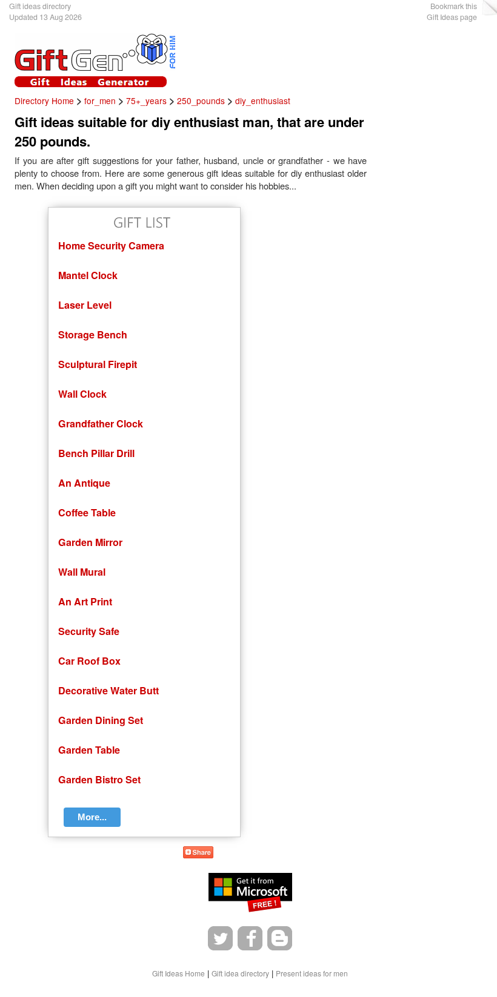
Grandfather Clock (100, 423)
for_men (100, 100)
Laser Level (85, 305)
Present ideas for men (312, 973)
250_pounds (201, 100)
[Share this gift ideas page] (198, 854)
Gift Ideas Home (178, 973)
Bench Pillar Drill (96, 453)
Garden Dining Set (100, 720)
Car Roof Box (89, 661)
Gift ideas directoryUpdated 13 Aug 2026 (45, 11)
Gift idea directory (240, 973)
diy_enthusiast (262, 100)
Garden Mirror (90, 542)
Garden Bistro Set (99, 779)
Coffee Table (87, 512)
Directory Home (44, 100)
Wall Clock (82, 394)
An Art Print (85, 601)
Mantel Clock (88, 275)
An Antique (84, 483)
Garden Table (89, 750)
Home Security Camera (111, 245)
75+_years (146, 100)
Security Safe (88, 631)
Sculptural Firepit (97, 364)
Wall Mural (81, 572)
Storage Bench (92, 334)
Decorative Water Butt (108, 690)
